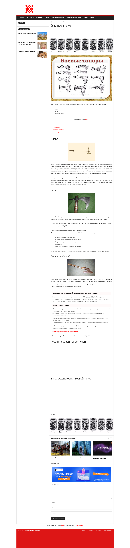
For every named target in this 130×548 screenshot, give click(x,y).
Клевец (53, 123)
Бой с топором (54, 457)
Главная (22, 17)
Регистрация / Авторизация (36, 2)
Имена (92, 17)
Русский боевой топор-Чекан (58, 129)
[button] (111, 18)
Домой (53, 22)
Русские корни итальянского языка (27, 33)
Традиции (39, 17)
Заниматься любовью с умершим (26, 51)
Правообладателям (53, 2)
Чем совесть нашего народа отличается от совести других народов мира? (102, 457)
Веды (47, 17)
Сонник (86, 17)
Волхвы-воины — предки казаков (79, 457)
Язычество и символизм (74, 17)
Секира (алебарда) (56, 127)
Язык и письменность (58, 17)
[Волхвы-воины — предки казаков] (81, 448)
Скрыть (86, 119)
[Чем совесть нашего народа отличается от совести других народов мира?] (102, 448)
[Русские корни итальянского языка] (42, 36)
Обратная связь (63, 2)
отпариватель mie (79, 525)
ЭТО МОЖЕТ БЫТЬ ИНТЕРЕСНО (58, 438)
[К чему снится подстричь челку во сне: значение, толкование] (42, 45)
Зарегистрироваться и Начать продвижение (65, 331)
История (29, 17)
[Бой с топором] (60, 448)
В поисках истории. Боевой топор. (58, 132)
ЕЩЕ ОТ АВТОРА (71, 438)
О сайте (45, 2)
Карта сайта (90, 530)
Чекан (54, 125)
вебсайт (62, 525)
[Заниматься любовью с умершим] (42, 54)
